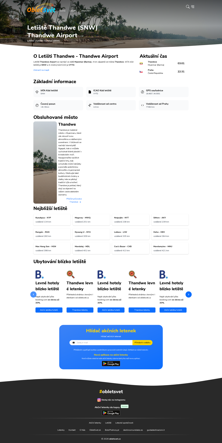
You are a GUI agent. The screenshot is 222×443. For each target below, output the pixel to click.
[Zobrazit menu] (193, 7)
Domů (62, 10)
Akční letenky (95, 422)
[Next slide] (189, 294)
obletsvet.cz (115, 438)
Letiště (108, 422)
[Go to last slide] (33, 294)
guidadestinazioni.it (156, 430)
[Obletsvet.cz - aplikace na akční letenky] (111, 363)
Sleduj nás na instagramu (113, 399)
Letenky (73, 10)
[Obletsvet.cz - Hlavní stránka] (41, 6)
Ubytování (85, 10)
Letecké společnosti (124, 422)
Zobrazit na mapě (41, 70)
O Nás (82, 430)
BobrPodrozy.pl (112, 430)
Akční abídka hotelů (49, 310)
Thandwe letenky (80, 310)
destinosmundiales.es (133, 430)
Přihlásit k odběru (142, 342)
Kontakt (72, 430)
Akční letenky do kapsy (111, 407)
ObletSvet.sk (95, 430)
